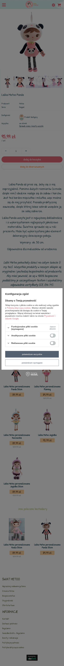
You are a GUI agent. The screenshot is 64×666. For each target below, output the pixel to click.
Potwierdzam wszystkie (32, 354)
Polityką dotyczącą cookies (19, 308)
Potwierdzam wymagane (32, 363)
